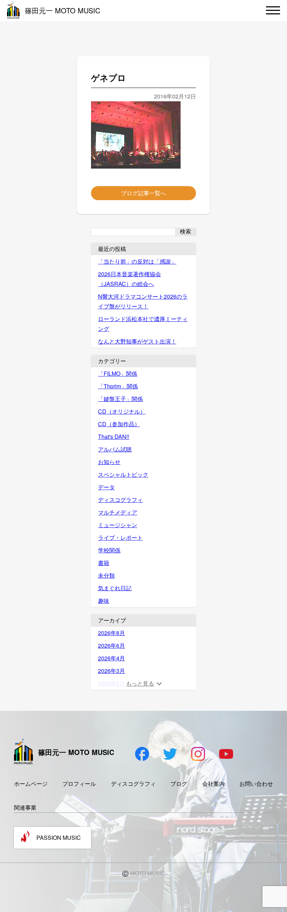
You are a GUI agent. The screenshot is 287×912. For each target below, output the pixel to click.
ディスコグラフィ (120, 500)
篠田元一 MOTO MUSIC (62, 10)
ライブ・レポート (120, 537)
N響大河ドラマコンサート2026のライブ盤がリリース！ (143, 301)
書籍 (103, 563)
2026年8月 (111, 633)
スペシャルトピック (123, 474)
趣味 (103, 601)
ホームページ (31, 784)
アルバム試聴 (115, 449)
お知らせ (109, 462)
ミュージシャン (117, 525)
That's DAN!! (113, 437)
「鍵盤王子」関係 (120, 399)
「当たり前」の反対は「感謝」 (137, 261)
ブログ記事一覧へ (143, 193)
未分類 (106, 575)
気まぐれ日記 (115, 588)
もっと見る (140, 683)
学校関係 (109, 550)
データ (106, 487)
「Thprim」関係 (118, 386)
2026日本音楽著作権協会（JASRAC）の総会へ (129, 279)
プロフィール (79, 784)
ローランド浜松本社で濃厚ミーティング (143, 324)
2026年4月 (111, 658)
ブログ (178, 784)
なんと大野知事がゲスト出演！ (137, 341)
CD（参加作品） (119, 424)
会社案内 (213, 784)
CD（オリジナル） (122, 411)
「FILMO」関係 (117, 373)
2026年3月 (111, 671)
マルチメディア (117, 512)
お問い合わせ (256, 784)
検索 (185, 231)
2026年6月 (111, 645)
